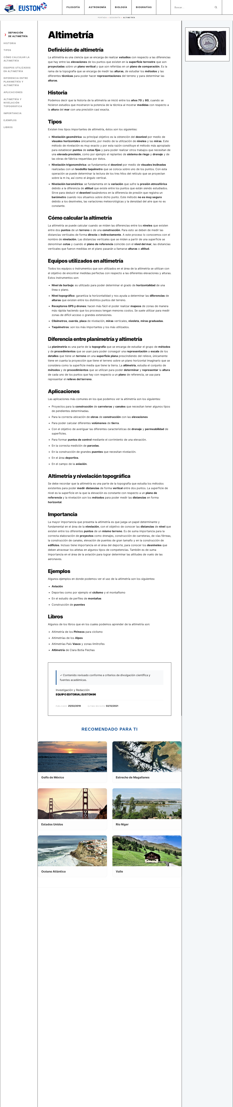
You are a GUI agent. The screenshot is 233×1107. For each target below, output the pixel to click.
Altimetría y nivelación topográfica (13, 103)
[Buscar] (216, 7)
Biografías (144, 7)
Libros (8, 127)
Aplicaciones (13, 92)
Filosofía (73, 7)
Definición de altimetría (18, 34)
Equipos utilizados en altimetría (17, 69)
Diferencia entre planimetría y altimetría (16, 82)
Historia (10, 43)
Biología (121, 7)
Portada (102, 17)
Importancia (13, 113)
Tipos (7, 50)
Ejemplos (10, 120)
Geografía (115, 17)
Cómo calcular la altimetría (17, 59)
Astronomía (97, 7)
